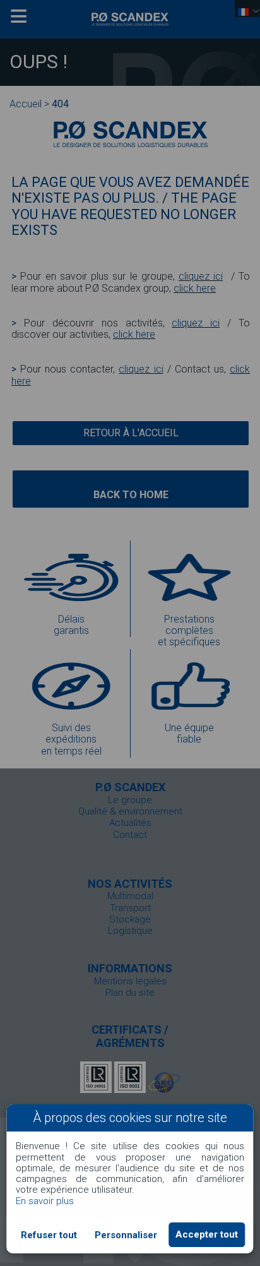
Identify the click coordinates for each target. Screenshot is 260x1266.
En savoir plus (45, 1201)
